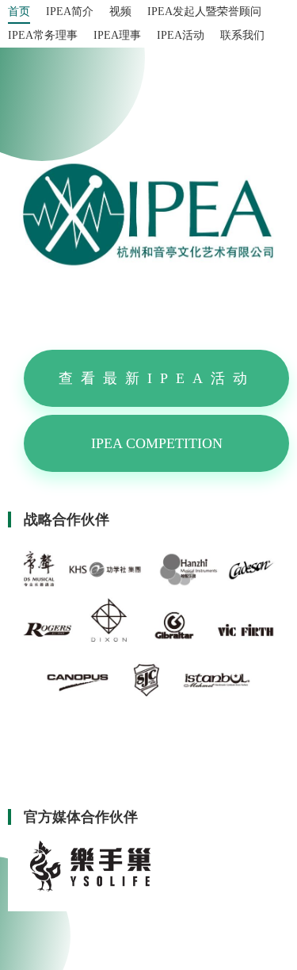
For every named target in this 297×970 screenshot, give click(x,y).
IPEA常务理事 (43, 35)
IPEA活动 (180, 35)
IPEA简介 (69, 11)
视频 (120, 11)
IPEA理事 (117, 35)
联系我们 (242, 35)
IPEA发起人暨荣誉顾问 (204, 11)
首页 (19, 11)
